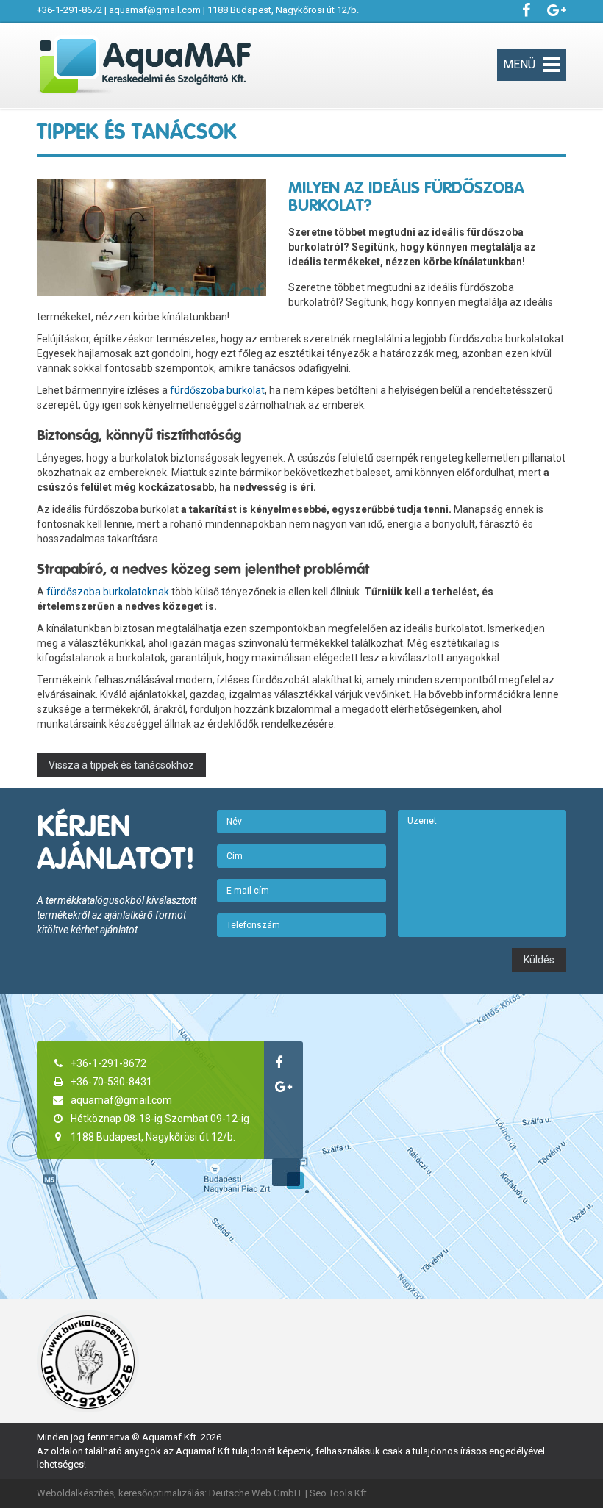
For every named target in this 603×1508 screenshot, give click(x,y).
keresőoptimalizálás (161, 1492)
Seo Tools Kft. (339, 1492)
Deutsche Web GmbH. (256, 1492)
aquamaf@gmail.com (155, 9)
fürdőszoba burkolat (217, 390)
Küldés (539, 960)
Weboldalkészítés (75, 1492)
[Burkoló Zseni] (88, 1361)
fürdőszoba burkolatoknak (107, 591)
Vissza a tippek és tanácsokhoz (121, 765)
